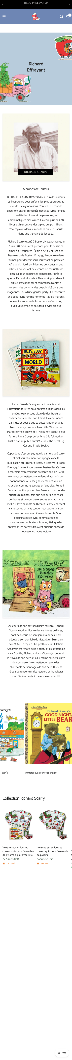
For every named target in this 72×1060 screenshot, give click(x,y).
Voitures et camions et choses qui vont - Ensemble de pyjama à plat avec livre (18, 851)
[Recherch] (61, 16)
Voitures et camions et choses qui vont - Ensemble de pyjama (52, 851)
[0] (66, 16)
